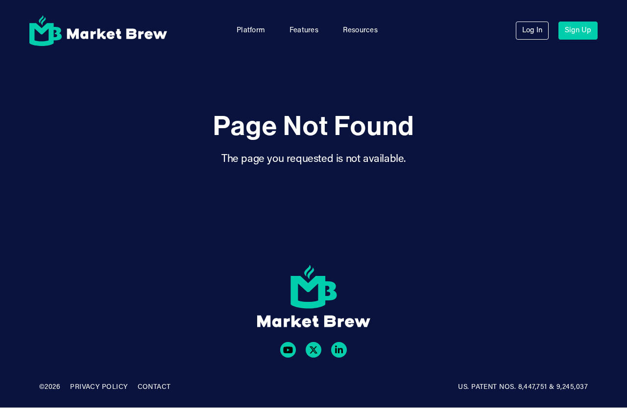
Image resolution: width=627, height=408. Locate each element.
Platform (251, 30)
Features (303, 30)
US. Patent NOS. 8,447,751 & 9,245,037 (523, 387)
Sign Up (578, 30)
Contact (154, 387)
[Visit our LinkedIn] (339, 350)
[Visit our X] (313, 350)
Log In (532, 30)
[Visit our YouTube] (288, 350)
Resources (360, 30)
